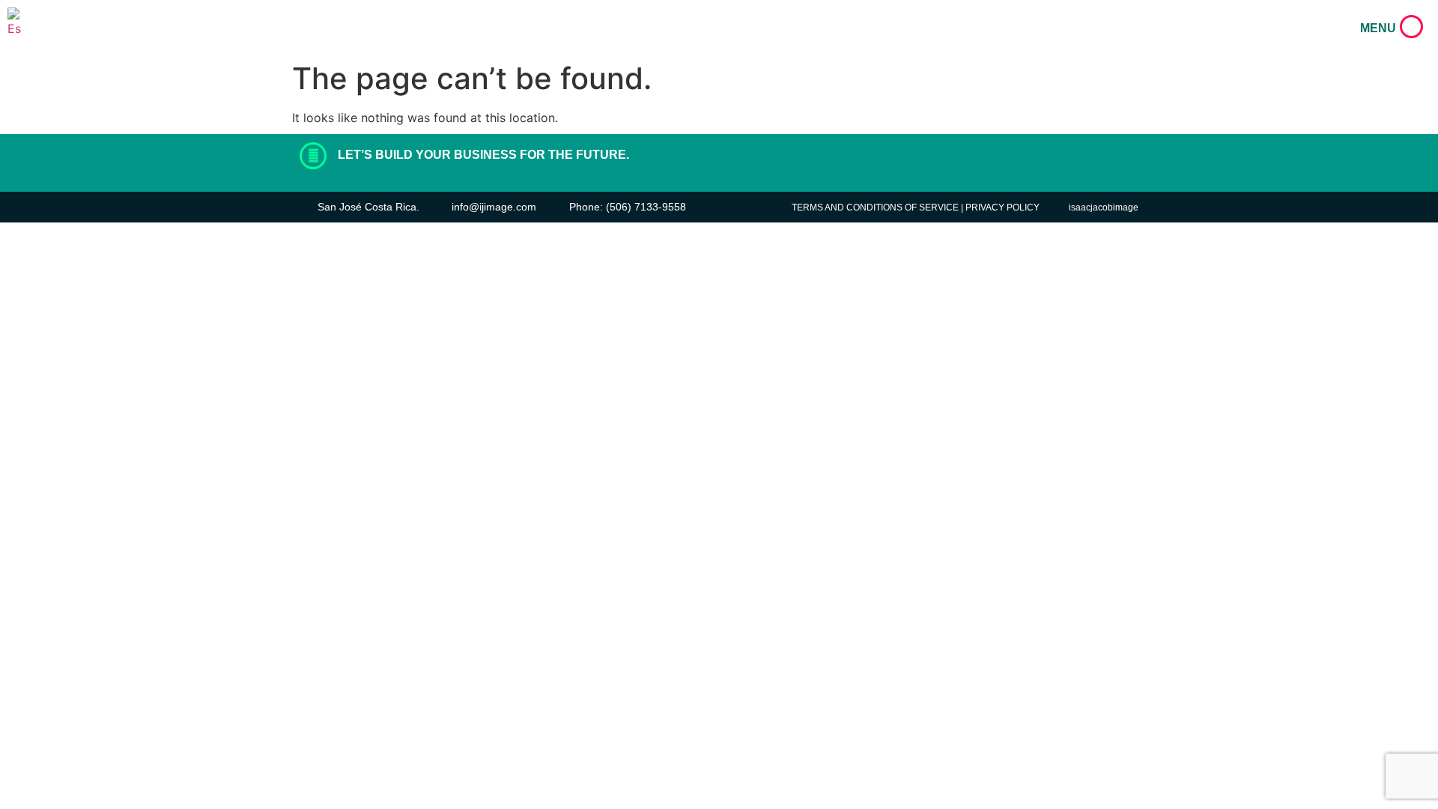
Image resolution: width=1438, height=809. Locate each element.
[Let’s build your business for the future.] (313, 155)
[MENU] (1411, 26)
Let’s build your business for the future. (483, 154)
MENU (1378, 28)
